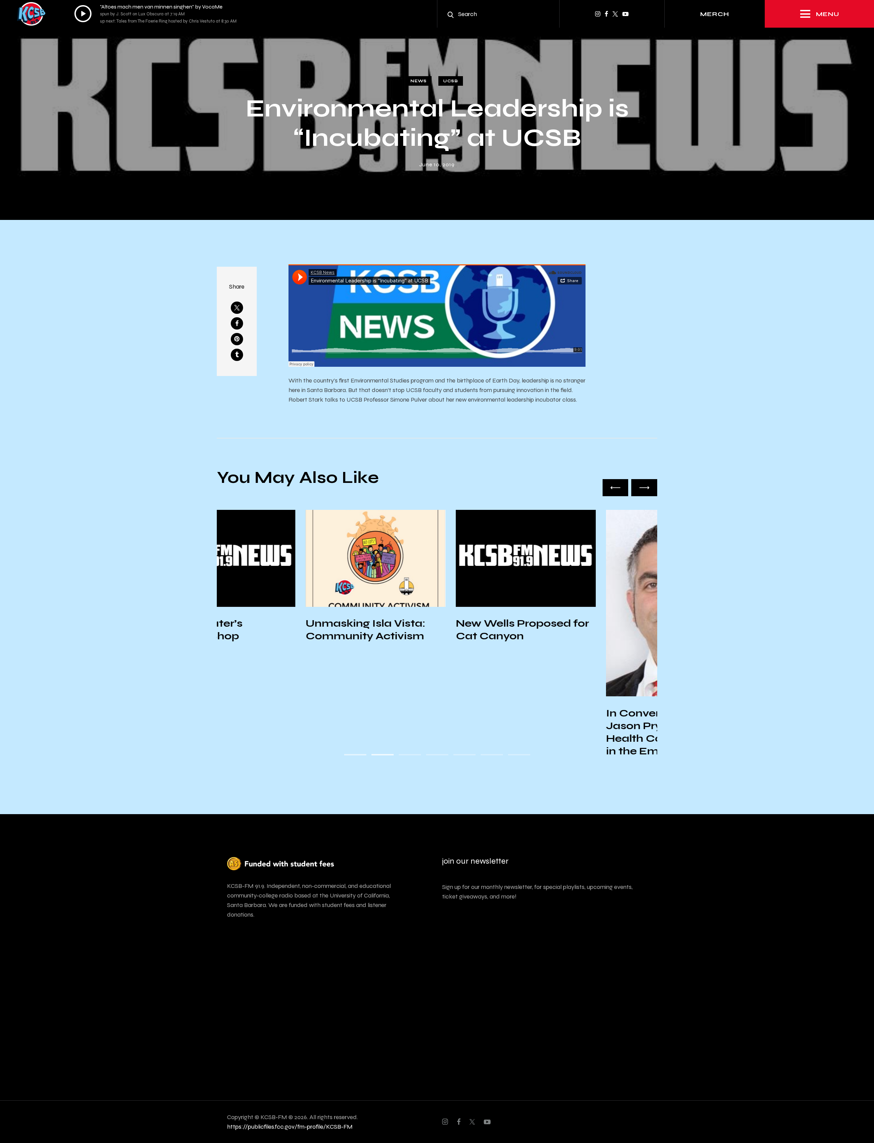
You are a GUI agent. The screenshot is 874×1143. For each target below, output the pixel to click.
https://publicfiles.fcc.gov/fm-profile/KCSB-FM (290, 1126)
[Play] (82, 13)
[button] (616, 487)
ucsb (450, 81)
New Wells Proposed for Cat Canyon (433, 629)
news (418, 81)
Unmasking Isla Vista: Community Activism (276, 629)
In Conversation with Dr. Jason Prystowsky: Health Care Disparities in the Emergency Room (584, 732)
